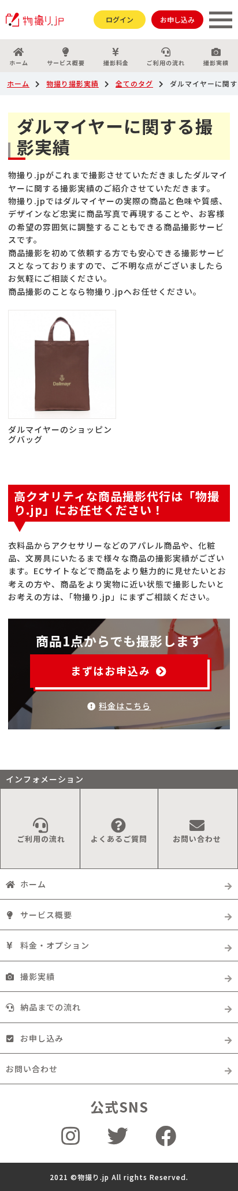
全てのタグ (134, 83)
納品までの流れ (50, 1007)
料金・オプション (55, 945)
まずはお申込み (110, 670)
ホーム (18, 62)
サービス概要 (66, 62)
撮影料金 (116, 62)
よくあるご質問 (119, 838)
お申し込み (177, 19)
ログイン (119, 19)
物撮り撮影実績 (72, 83)
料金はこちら (125, 705)
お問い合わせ (197, 838)
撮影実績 (216, 62)
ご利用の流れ (166, 62)
